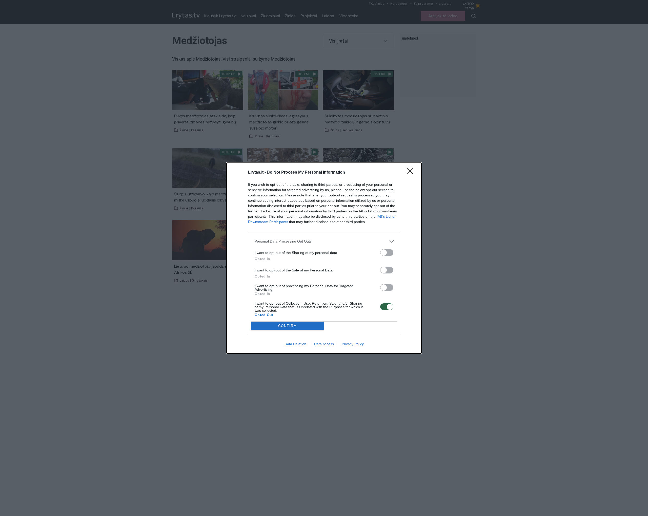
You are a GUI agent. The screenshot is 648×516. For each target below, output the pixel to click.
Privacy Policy (353, 344)
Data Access (324, 344)
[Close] (411, 172)
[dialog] (324, 258)
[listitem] (324, 241)
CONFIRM (287, 326)
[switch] (386, 252)
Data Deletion (295, 344)
